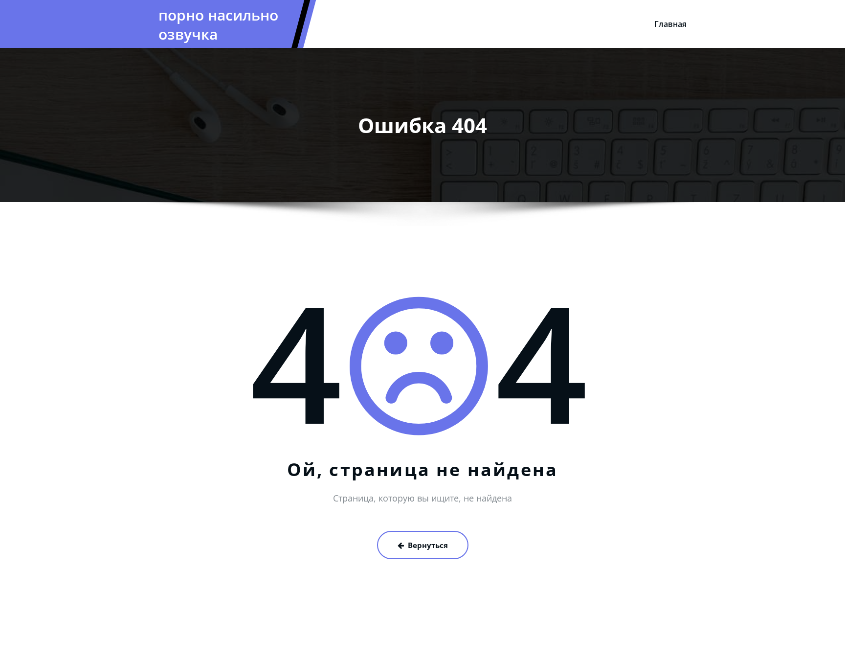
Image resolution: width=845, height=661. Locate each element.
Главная (670, 24)
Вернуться (428, 545)
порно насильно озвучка (218, 24)
